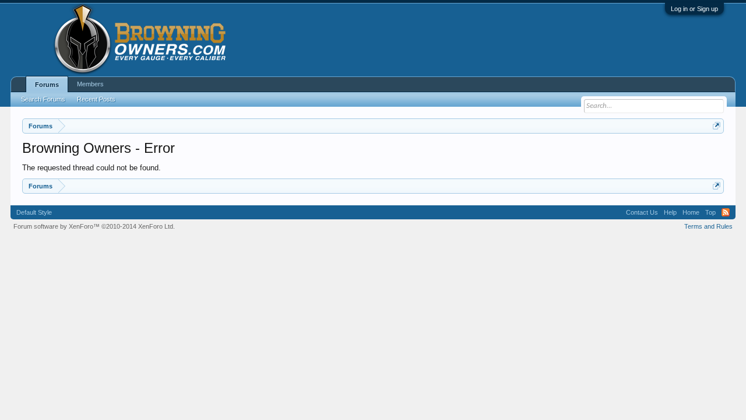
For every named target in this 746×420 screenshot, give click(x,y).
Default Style (34, 212)
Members (90, 84)
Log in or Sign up (694, 8)
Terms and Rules (708, 226)
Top (710, 212)
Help (670, 212)
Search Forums (43, 99)
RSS (726, 212)
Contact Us (642, 212)
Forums (47, 84)
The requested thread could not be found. (91, 167)
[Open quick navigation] (716, 126)
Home (690, 212)
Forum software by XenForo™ (94, 226)
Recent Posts (96, 99)
